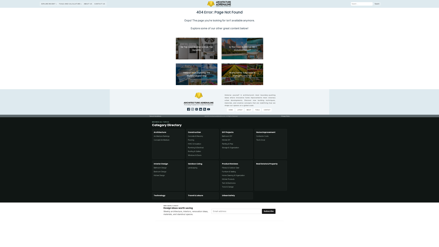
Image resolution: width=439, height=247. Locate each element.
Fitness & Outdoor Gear (230, 168)
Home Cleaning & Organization (233, 175)
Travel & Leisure (195, 195)
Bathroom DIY (227, 136)
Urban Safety (228, 195)
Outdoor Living (195, 164)
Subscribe (269, 211)
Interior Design (161, 164)
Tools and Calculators (69, 4)
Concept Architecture (161, 140)
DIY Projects (227, 132)
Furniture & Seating (229, 172)
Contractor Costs (262, 136)
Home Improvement (265, 132)
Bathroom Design (160, 168)
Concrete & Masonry (195, 136)
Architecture (160, 132)
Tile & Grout (260, 140)
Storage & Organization (230, 148)
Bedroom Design (160, 172)
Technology (159, 195)
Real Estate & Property (267, 164)
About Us (88, 4)
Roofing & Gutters (194, 151)
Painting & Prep (227, 144)
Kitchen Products (228, 179)
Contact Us (99, 4)
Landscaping (192, 168)
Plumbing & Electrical (196, 148)
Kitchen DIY (226, 140)
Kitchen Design (159, 175)
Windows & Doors (195, 155)
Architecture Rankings (162, 136)
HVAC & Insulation (194, 144)
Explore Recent (48, 4)
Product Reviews (230, 164)
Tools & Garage (227, 187)
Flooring (191, 140)
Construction (194, 132)
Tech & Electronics (229, 183)
